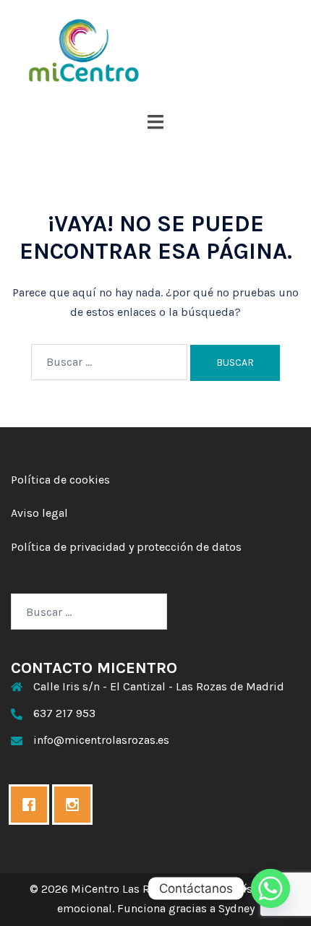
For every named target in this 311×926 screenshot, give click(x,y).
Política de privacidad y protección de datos (126, 547)
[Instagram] (76, 804)
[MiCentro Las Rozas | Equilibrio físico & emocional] (155, 50)
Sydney (236, 908)
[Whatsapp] (270, 888)
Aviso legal (39, 513)
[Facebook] (32, 804)
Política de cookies (60, 479)
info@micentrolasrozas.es (101, 740)
